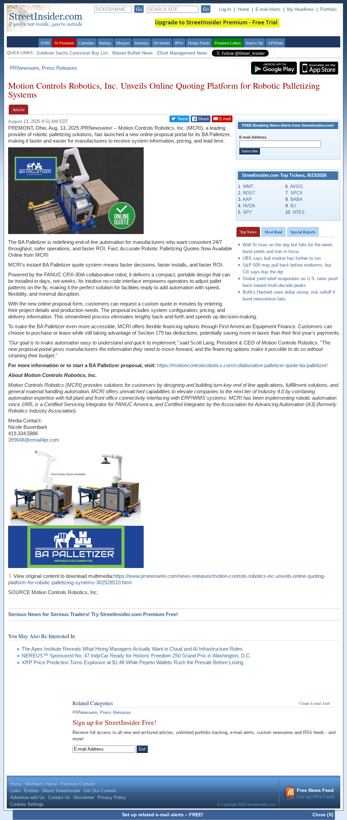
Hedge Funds (199, 42)
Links (15, 790)
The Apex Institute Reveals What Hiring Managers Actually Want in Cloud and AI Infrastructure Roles (132, 649)
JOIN (45, 42)
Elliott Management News (182, 53)
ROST (249, 192)
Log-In (225, 9)
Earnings (142, 42)
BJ (293, 205)
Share (203, 119)
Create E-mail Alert (314, 703)
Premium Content (77, 783)
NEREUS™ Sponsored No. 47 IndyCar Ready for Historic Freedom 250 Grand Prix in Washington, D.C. (136, 655)
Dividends (162, 42)
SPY (247, 212)
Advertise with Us (27, 797)
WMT (248, 186)
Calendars (87, 42)
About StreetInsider (61, 790)
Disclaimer (84, 797)
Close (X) (322, 814)
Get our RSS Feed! (315, 793)
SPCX (296, 192)
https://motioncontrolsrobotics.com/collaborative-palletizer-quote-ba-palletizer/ (242, 365)
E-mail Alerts (268, 9)
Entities (31, 790)
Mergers (123, 42)
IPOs (179, 42)
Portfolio (328, 9)
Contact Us (59, 797)
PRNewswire (24, 68)
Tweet (182, 119)
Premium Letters (228, 42)
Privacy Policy (112, 797)
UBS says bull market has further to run (282, 258)
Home (243, 9)
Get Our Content (100, 790)
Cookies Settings (27, 804)
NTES (299, 212)
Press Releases (59, 68)
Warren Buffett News (132, 53)
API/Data (275, 42)
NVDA (249, 205)
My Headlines (300, 9)
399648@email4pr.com (33, 440)
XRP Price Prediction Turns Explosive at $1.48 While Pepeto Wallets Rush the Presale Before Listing (132, 662)
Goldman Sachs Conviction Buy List (72, 53)
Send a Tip (254, 42)
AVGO (296, 186)
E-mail (224, 119)
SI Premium (64, 42)
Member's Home (41, 783)
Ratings (105, 42)
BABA (296, 199)
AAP (247, 199)
